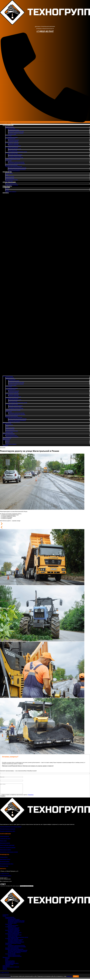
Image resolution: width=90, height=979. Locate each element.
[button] (45, 284)
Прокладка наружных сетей (14, 148)
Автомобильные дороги (13, 129)
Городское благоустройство (14, 145)
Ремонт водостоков (12, 150)
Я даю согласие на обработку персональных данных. (17, 794)
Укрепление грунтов (5, 843)
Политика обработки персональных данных (10, 826)
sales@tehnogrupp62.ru (5, 875)
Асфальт (7, 958)
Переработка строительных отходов (9, 852)
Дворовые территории (13, 144)
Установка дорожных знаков (14, 156)
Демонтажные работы (5, 849)
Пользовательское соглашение (7, 828)
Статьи (7, 190)
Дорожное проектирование (11, 165)
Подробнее (31, 794)
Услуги (4, 916)
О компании (6, 187)
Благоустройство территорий (12, 142)
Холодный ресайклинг (13, 141)
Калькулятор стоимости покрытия (11, 966)
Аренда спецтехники (9, 182)
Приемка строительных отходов (12, 159)
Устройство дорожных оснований (15, 132)
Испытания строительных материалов (17, 169)
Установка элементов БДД (11, 153)
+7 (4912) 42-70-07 (45, 31)
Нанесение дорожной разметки (15, 154)
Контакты (6, 192)
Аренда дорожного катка (11, 183)
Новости (7, 188)
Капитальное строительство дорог (16, 131)
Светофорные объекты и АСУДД (15, 157)
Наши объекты (7, 186)
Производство (7, 171)
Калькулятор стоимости (10, 191)
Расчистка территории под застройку (16, 163)
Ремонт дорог (8, 135)
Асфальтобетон (9, 173)
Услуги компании (8, 125)
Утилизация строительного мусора (16, 162)
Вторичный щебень (9, 176)
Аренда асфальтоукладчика (11, 184)
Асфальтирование (9, 126)
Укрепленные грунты (5, 859)
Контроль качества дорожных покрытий (17, 167)
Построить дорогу (12, 134)
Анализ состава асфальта (14, 170)
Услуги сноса (8, 160)
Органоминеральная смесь (11, 179)
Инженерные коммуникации (11, 147)
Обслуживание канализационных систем (17, 151)
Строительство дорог (10, 128)
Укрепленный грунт (9, 178)
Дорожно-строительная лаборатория (13, 166)
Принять (75, 976)
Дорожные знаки (9, 181)
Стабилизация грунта (10, 138)
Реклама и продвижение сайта (7, 831)
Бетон (6, 174)
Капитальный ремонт (13, 137)
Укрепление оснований (13, 140)
